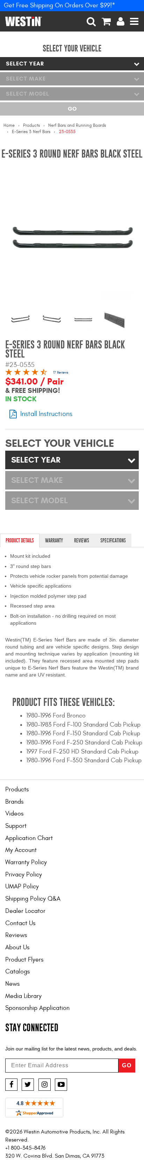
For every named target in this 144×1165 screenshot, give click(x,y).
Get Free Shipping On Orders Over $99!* (59, 5)
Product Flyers (24, 959)
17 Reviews (60, 372)
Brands (14, 801)
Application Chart (29, 838)
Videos (14, 813)
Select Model (27, 93)
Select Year (25, 63)
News (12, 983)
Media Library (23, 996)
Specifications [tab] (113, 540)
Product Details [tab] (20, 540)
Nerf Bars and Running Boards (77, 125)
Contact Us (20, 923)
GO (127, 1065)
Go (72, 108)
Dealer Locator (25, 911)
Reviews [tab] (81, 540)
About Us (17, 947)
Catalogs (17, 971)
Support (16, 826)
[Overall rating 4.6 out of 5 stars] (26, 373)
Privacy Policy (23, 874)
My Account (21, 850)
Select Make (26, 78)
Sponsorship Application (37, 1008)
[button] (91, 21)
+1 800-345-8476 (25, 1148)
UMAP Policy (22, 886)
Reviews (16, 935)
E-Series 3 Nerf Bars (31, 131)
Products (31, 125)
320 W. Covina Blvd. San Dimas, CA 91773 (54, 1156)
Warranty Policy (26, 862)
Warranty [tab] (54, 540)
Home (9, 125)
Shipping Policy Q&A (32, 898)
